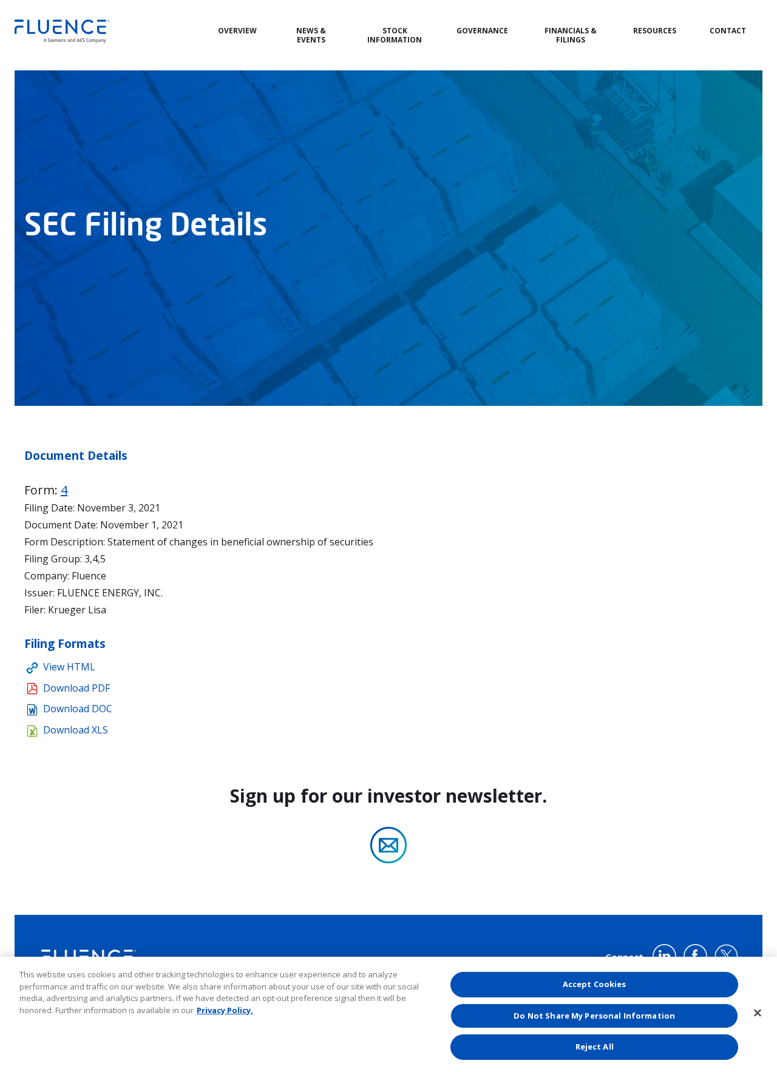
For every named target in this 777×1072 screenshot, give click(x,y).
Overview (237, 31)
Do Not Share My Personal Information (594, 1015)
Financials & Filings (571, 35)
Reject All (594, 1046)
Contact (728, 31)
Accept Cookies (594, 984)
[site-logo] (62, 31)
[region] (388, 1014)
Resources (654, 31)
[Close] (757, 1013)
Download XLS (75, 730)
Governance (482, 31)
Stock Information (394, 35)
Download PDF (76, 688)
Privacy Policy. (225, 1010)
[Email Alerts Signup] (388, 845)
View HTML (69, 666)
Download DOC (77, 708)
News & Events (311, 35)
